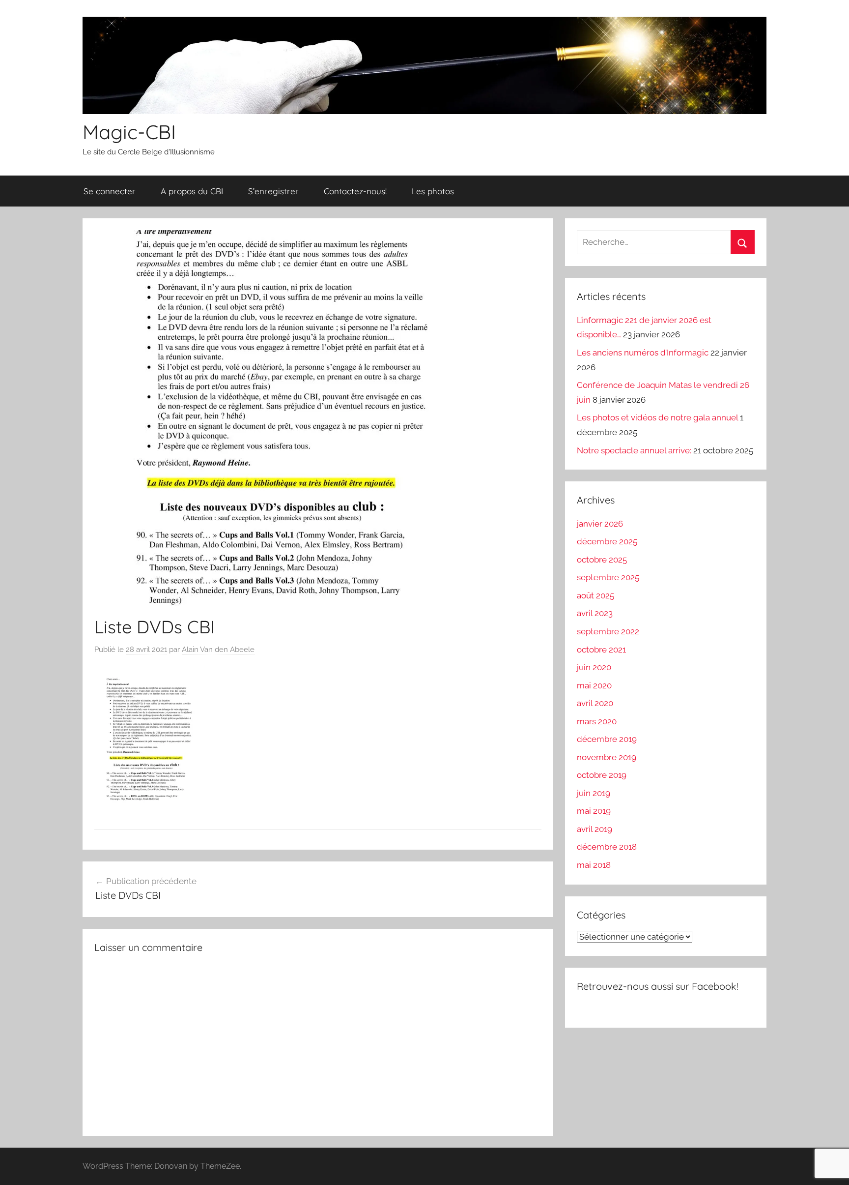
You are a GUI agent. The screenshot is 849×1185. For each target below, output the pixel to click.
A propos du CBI (192, 191)
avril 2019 (594, 829)
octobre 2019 (601, 775)
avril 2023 (595, 613)
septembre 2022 (608, 631)
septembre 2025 (608, 577)
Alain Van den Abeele (218, 649)
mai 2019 (594, 811)
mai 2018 (594, 865)
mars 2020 (597, 721)
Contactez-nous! (355, 191)
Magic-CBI (129, 131)
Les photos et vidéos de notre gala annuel (657, 417)
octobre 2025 (602, 559)
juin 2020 (594, 667)
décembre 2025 (607, 541)
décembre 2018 (607, 847)
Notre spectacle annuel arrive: (634, 450)
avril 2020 (595, 703)
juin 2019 (593, 793)
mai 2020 (594, 685)
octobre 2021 (601, 649)
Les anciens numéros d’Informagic (642, 352)
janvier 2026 (600, 524)
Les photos (433, 191)
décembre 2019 (607, 739)
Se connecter (110, 191)
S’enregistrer (273, 191)
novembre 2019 (606, 757)
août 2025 (595, 595)
